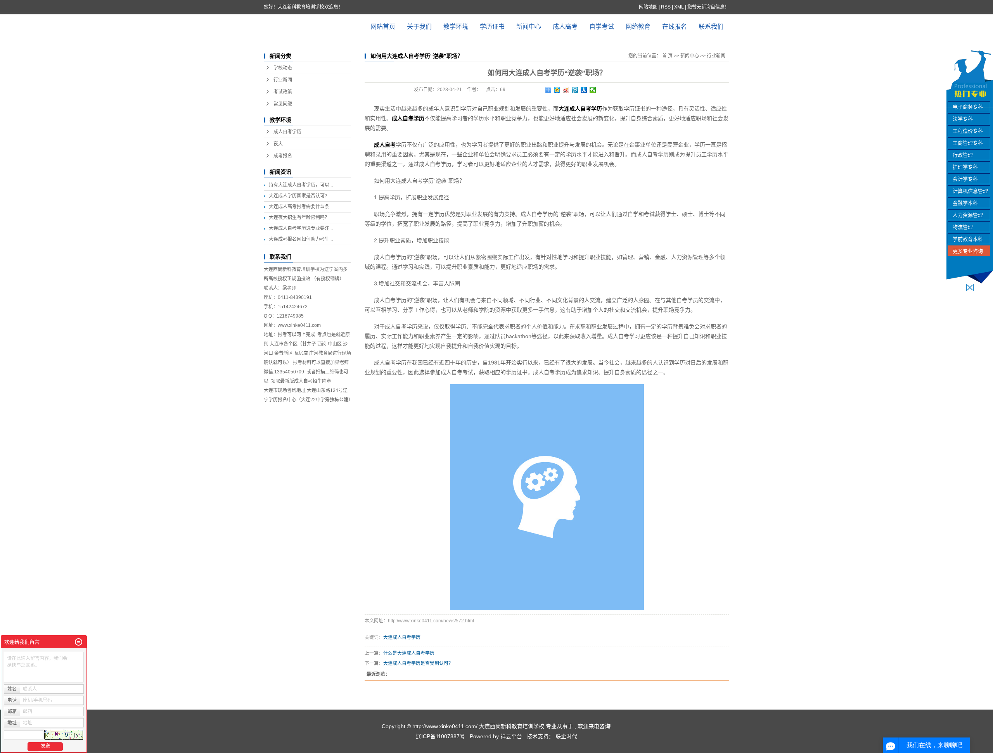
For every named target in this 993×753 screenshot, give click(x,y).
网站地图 (649, 7)
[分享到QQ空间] (557, 90)
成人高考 (565, 26)
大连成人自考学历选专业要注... (301, 228)
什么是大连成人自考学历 (408, 653)
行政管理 (963, 155)
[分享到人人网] (584, 90)
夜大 (278, 144)
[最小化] (78, 642)
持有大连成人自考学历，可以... (301, 185)
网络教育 (638, 26)
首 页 (667, 56)
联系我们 (711, 26)
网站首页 (382, 26)
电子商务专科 (968, 107)
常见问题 (282, 104)
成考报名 (282, 156)
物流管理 (963, 227)
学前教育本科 (968, 239)
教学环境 (455, 26)
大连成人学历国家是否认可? (298, 196)
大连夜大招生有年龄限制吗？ (299, 217)
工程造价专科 (968, 131)
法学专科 (963, 119)
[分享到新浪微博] (566, 90)
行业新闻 (282, 80)
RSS (666, 7)
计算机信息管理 (970, 191)
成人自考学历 (287, 132)
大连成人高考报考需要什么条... (301, 206)
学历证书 (492, 26)
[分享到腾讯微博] (575, 90)
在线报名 (674, 26)
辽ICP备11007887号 (440, 736)
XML (679, 7)
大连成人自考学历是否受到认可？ (418, 663)
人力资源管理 (968, 215)
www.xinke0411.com (299, 325)
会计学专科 (965, 179)
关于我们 (419, 26)
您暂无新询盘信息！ (708, 7)
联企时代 (566, 736)
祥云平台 (511, 736)
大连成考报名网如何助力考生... (301, 239)
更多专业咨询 (968, 251)
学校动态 (282, 68)
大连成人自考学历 (401, 637)
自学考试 (601, 26)
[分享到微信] (593, 90)
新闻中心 (528, 26)
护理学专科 (965, 167)
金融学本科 (965, 203)
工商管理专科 (968, 143)
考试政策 (282, 92)
